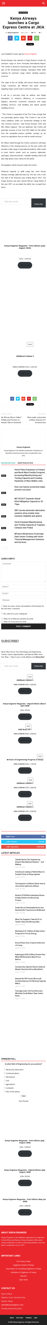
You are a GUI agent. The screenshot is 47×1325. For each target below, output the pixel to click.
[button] (43, 3)
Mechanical (10, 1077)
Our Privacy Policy (23, 1261)
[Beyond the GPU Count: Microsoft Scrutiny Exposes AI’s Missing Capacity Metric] (7, 981)
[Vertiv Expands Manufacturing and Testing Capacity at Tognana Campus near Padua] (7, 525)
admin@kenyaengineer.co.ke (12, 1305)
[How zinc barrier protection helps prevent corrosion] (7, 490)
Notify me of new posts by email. (15, 622)
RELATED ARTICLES (8, 463)
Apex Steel (23, 1279)
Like (42, 836)
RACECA (23, 1276)
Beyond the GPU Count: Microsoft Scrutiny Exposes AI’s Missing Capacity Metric (30, 981)
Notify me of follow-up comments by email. (19, 619)
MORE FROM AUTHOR (25, 463)
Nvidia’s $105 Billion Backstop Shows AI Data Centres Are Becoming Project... (29, 897)
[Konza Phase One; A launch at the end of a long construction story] (7, 946)
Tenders (28, 1318)
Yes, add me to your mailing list (15, 614)
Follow (41, 842)
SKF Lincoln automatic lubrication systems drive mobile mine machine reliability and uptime (29, 513)
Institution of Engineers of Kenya (23, 1272)
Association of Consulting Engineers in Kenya (23, 1268)
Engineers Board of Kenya (23, 1265)
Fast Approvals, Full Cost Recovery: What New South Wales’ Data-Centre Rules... (29, 993)
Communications (12, 1073)
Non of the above (13, 1091)
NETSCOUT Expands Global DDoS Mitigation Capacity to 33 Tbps (28, 501)
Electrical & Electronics (15, 1069)
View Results (23, 1101)
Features (19, 1318)
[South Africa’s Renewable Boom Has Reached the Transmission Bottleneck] (7, 910)
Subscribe (38, 204)
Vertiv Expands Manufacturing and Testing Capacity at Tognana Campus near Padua (29, 525)
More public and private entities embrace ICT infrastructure (36, 420)
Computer (10, 1088)
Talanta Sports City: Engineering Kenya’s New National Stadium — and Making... (29, 862)
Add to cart (25, 265)
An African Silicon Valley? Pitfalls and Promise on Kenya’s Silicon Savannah (11, 420)
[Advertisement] (23, 310)
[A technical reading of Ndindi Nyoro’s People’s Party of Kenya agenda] (7, 875)
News (3, 475)
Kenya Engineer (13, 32)
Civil (7, 1080)
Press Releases (23, 12)
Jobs (35, 1318)
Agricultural (10, 1084)
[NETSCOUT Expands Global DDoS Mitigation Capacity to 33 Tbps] (7, 501)
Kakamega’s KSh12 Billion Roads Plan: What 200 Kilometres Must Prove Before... (30, 957)
